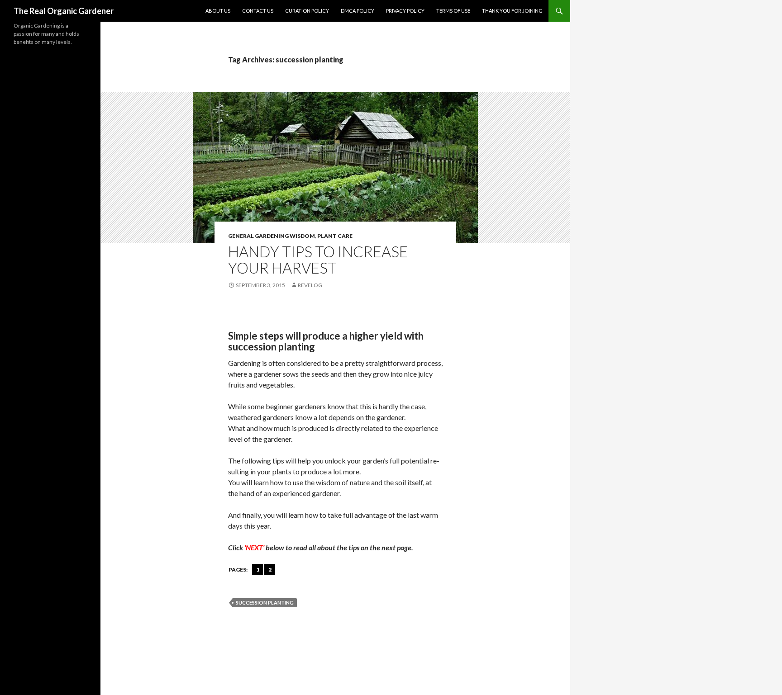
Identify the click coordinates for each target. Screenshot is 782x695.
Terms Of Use (453, 11)
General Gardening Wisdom (271, 235)
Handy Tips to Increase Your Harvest (318, 259)
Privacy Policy (405, 11)
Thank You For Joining (512, 11)
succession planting (265, 602)
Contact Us (257, 11)
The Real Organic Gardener (64, 11)
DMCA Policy (357, 11)
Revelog (310, 285)
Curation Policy (307, 11)
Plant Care (335, 235)
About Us (217, 11)
